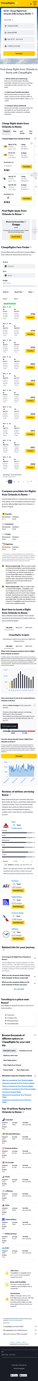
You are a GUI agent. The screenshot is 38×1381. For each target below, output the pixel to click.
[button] (33, 14)
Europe (18, 1342)
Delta (13, 822)
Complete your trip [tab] (25, 1050)
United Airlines (17, 897)
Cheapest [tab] (6, 131)
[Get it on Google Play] (14, 1376)
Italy (24, 1342)
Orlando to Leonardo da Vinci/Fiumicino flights (18, 1083)
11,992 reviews (17, 919)
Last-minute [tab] (22, 132)
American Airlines (18, 913)
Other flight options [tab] (10, 1060)
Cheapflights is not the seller (13, 1326)
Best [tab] (14, 131)
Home (12, 1342)
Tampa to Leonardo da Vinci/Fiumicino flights (17, 1086)
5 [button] (27, 482)
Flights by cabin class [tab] (10, 1055)
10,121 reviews (17, 903)
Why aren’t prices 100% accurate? (15, 1334)
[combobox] (8, 20)
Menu (35, 2)
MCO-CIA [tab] (19, 627)
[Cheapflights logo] (8, 3)
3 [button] (18, 482)
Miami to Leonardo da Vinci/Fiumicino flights (17, 1080)
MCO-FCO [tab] (28, 627)
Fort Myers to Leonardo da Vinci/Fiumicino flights (19, 1089)
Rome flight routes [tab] (23, 1070)
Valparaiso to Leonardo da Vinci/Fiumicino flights (16, 1101)
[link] (16, 237)
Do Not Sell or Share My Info (19, 1365)
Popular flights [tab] (8, 1070)
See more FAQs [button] (19, 989)
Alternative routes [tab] (9, 1050)
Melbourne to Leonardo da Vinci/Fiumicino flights (16, 1096)
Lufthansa (15, 929)
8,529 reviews (17, 828)
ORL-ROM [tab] (9, 627)
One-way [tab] (31, 132)
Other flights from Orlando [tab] (12, 1065)
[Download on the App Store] (23, 1376)
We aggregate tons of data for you (15, 1330)
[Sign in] (31, 4)
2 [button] (14, 482)
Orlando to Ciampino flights (11, 1092)
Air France (15, 881)
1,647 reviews (16, 887)
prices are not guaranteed (15, 1320)
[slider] (36, 286)
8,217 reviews (16, 935)
